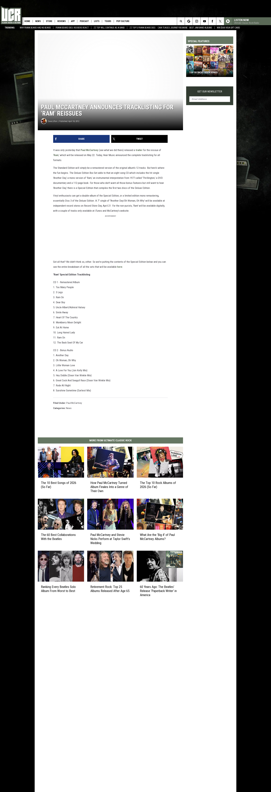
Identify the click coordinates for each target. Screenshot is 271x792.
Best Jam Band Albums (200, 27)
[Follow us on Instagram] (196, 21)
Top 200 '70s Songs (200, 72)
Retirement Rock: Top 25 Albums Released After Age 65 (109, 589)
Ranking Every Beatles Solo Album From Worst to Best (58, 589)
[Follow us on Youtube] (204, 21)
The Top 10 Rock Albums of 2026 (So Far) (158, 485)
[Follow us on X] (220, 21)
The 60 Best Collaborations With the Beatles (58, 537)
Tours (108, 21)
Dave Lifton (52, 121)
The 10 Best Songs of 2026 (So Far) (58, 485)
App (73, 21)
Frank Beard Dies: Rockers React (72, 27)
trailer (139, 150)
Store (49, 21)
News (38, 21)
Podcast (84, 21)
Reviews (61, 21)
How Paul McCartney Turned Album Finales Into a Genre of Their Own (109, 487)
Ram (56, 155)
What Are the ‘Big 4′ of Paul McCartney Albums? (157, 537)
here (119, 266)
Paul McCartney (89, 150)
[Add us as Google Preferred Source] (189, 21)
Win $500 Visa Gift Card (228, 27)
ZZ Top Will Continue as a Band (109, 27)
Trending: (10, 27)
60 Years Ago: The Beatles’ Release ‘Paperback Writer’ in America (158, 591)
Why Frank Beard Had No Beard (35, 27)
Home (27, 21)
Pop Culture (122, 21)
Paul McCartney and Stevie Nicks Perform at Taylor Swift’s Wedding (110, 539)
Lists (96, 21)
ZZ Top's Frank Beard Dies (142, 27)
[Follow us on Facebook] (212, 21)
